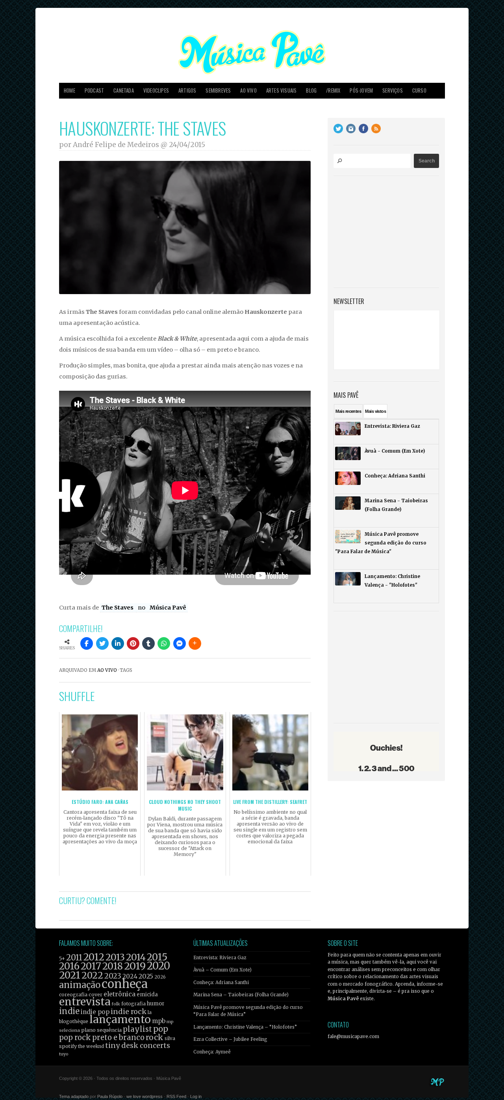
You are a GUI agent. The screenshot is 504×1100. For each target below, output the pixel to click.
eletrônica (119, 994)
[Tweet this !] (102, 643)
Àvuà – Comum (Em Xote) (222, 970)
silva (170, 1038)
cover (95, 994)
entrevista (84, 1001)
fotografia (133, 1004)
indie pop (95, 1012)
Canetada (123, 90)
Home (69, 90)
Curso (419, 90)
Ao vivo (248, 90)
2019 (135, 966)
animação (79, 984)
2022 (92, 975)
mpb (158, 1021)
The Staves (118, 607)
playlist (137, 1029)
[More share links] (195, 643)
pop (160, 1029)
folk (115, 1004)
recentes (348, 411)
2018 (112, 966)
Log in (196, 1096)
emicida (147, 994)
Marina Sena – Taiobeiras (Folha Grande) (241, 994)
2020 (158, 966)
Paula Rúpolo (109, 1096)
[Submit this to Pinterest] (133, 643)
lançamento (120, 1019)
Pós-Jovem (361, 90)
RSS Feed (176, 1096)
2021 (69, 975)
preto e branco (118, 1037)
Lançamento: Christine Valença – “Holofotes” (245, 1027)
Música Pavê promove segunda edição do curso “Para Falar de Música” (248, 1011)
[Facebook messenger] (179, 643)
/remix (333, 90)
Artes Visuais (281, 90)
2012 (93, 957)
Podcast (94, 90)
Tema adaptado (74, 1096)
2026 (160, 977)
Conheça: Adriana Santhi (221, 982)
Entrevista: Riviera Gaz (219, 957)
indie (69, 1011)
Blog (311, 90)
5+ (62, 958)
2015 (157, 957)
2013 (115, 957)
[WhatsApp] (164, 643)
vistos (375, 411)
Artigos (187, 90)
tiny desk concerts (137, 1045)
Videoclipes (156, 90)
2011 (74, 958)
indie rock (128, 1011)
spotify (68, 1046)
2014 (136, 957)
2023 (112, 976)
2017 (91, 966)
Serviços (392, 90)
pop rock (75, 1037)
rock (154, 1037)
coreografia (73, 994)
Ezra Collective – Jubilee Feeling (230, 1039)
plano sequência (101, 1030)
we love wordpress (144, 1096)
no (142, 607)
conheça (125, 984)
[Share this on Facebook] (86, 643)
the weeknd (91, 1046)
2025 (146, 976)
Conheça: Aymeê (212, 1052)
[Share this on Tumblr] (148, 643)
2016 (69, 966)
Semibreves (218, 90)
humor (156, 1003)
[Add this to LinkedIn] (117, 643)
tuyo (64, 1054)
